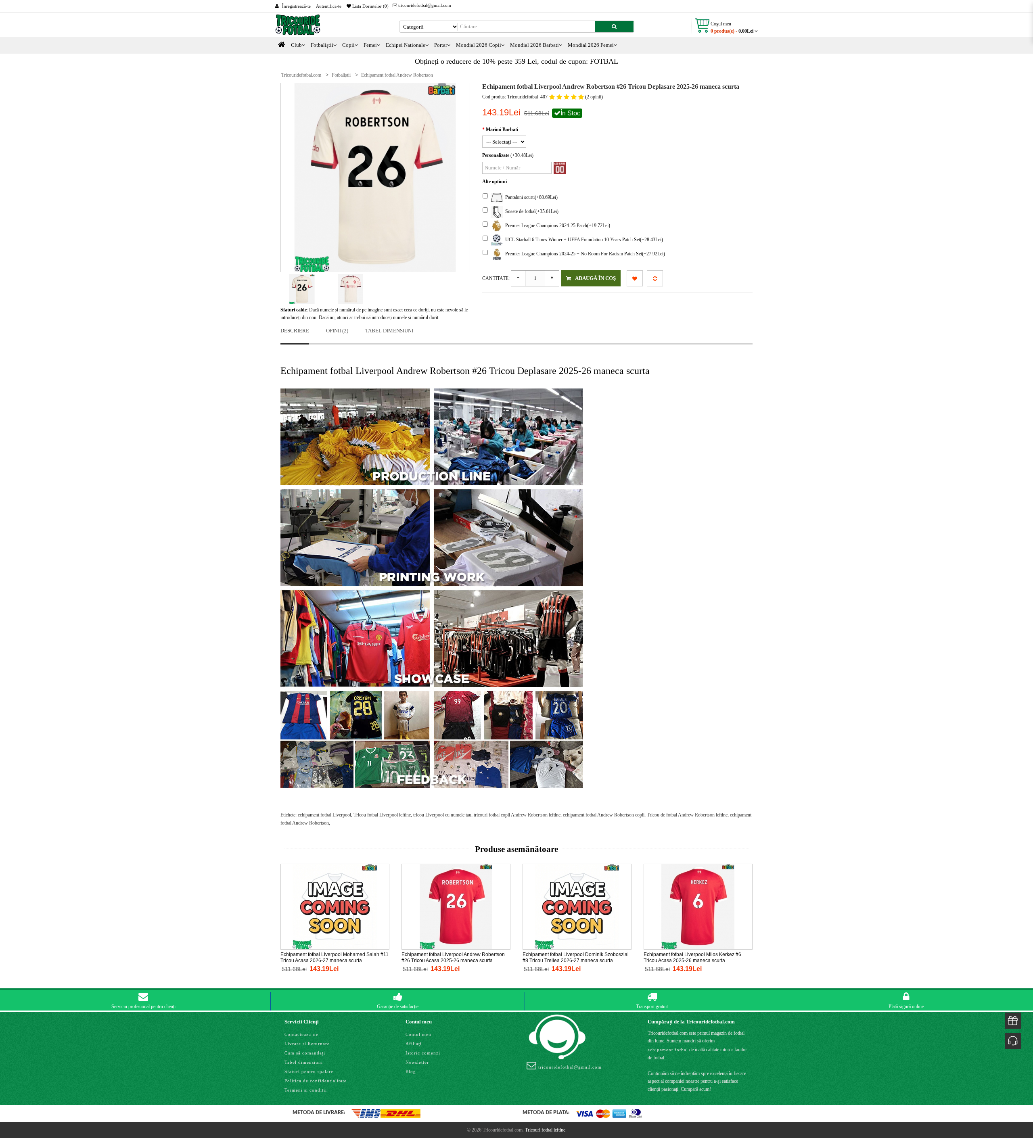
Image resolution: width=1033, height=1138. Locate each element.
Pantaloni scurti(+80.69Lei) (530, 197)
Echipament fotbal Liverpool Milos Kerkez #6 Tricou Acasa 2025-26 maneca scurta (692, 957)
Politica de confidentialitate (315, 1080)
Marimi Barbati (502, 129)
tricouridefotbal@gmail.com (424, 5)
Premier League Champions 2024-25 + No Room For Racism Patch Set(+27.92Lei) (584, 254)
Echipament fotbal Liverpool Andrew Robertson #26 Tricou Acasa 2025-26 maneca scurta (453, 957)
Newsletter (417, 1062)
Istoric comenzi (423, 1052)
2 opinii (594, 97)
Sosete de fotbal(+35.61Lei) (530, 211)
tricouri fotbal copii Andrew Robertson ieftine (517, 815)
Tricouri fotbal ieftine (545, 1130)
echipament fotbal (668, 1049)
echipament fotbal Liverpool (324, 815)
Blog (411, 1071)
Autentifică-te (328, 6)
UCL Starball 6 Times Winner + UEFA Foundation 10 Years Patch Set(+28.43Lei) (583, 239)
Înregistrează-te (296, 6)
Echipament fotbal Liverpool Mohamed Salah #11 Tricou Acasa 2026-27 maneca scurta (334, 957)
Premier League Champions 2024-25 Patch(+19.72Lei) (556, 225)
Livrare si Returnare (307, 1043)
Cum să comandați (304, 1052)
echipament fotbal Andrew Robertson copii (603, 815)
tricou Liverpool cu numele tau (442, 815)
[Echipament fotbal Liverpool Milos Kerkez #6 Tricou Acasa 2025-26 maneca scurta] (698, 906)
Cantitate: (496, 278)
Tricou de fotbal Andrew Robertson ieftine (687, 815)
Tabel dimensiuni (389, 331)
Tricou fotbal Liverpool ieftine (382, 815)
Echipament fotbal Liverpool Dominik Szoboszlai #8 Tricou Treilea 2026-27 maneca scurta (576, 957)
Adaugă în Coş (595, 278)
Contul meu (418, 1034)
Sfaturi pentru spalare (308, 1071)
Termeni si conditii (305, 1090)
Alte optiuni (494, 181)
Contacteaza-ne (301, 1034)
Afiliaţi (414, 1043)
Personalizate (495, 155)
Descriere (294, 331)
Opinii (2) (337, 331)
